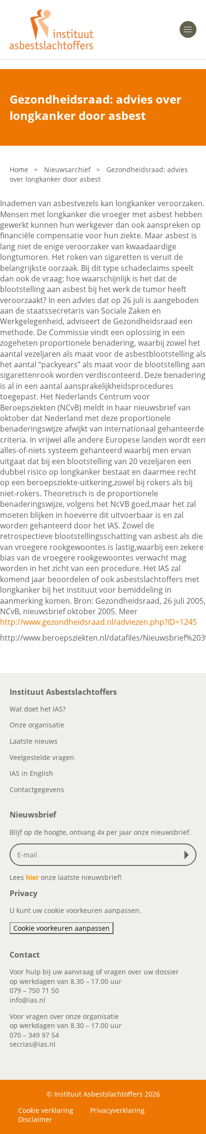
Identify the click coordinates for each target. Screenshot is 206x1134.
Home (19, 169)
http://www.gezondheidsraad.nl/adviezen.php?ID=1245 (98, 622)
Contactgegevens (37, 789)
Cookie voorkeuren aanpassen (61, 928)
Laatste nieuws (33, 741)
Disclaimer (35, 1119)
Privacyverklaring (117, 1110)
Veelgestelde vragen (42, 757)
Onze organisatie (37, 724)
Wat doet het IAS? (38, 708)
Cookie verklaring (45, 1110)
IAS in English (31, 773)
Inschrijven (188, 855)
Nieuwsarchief (67, 169)
